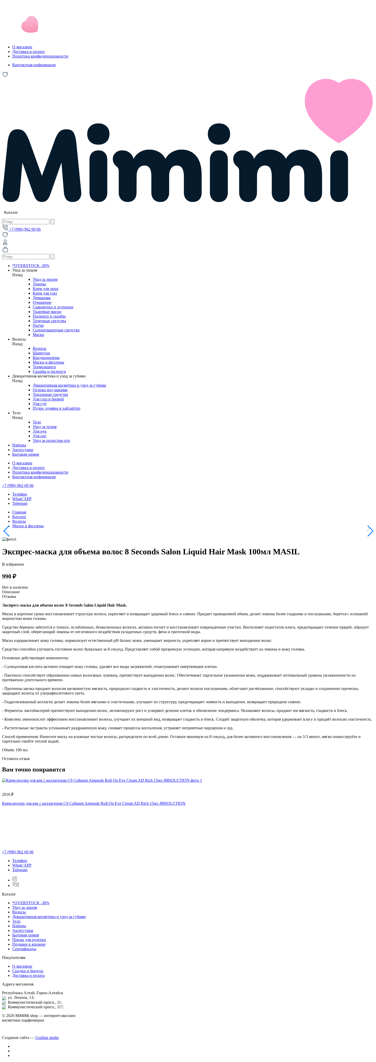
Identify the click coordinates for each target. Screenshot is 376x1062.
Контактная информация (34, 65)
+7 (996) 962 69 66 (24, 229)
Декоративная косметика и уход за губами (69, 385)
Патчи (38, 325)
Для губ (39, 403)
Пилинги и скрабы (49, 316)
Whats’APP (21, 499)
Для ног (40, 436)
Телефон (19, 494)
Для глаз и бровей (48, 399)
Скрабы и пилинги (49, 371)
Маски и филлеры (48, 362)
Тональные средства (50, 394)
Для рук (40, 431)
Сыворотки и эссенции (53, 307)
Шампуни (41, 353)
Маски (38, 334)
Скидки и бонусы (27, 971)
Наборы (19, 445)
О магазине (22, 47)
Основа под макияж (50, 390)
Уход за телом (45, 426)
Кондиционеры (46, 357)
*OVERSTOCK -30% (30, 265)
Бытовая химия (25, 454)
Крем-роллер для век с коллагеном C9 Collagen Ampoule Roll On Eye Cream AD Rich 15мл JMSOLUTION (93, 803)
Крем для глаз (45, 293)
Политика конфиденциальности (40, 56)
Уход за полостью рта (51, 440)
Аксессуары (22, 450)
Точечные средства (49, 321)
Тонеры (39, 284)
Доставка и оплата (28, 51)
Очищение (42, 302)
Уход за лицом (45, 279)
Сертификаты (24, 949)
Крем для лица (45, 288)
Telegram (19, 503)
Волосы (39, 348)
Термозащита (44, 367)
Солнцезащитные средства (56, 330)
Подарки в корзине (29, 944)
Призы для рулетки (29, 939)
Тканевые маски (47, 311)
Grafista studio (47, 1037)
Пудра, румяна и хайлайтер (56, 408)
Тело (37, 422)
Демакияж (42, 298)
